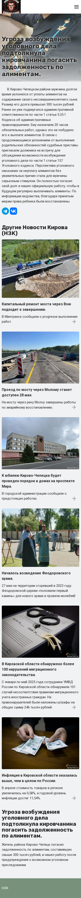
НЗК (5, 888)
